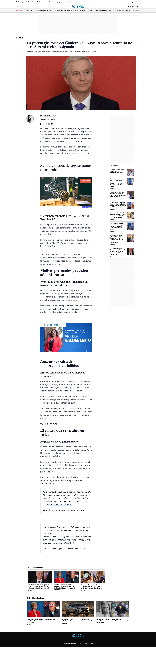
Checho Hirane (32, 2)
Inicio (82, 640)
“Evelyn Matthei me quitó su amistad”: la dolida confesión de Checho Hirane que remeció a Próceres (121, 10)
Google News (131, 6)
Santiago (56, 2)
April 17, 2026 (79, 548)
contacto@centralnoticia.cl (70, 644)
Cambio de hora (41, 2)
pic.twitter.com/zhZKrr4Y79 (63, 543)
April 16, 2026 (79, 510)
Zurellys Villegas (48, 116)
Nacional (20, 37)
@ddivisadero (54, 527)
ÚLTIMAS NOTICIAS (48, 423)
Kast (26, 2)
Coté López (49, 2)
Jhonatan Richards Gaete (66, 2)
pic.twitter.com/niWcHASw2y (61, 504)
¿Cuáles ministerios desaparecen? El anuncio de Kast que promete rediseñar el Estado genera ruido (65, 10)
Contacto (75, 640)
